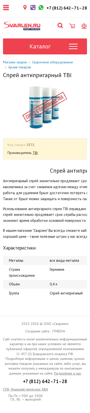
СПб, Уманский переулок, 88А (25, 389)
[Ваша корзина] (72, 26)
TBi (35, 152)
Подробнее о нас (67, 373)
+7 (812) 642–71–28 (45, 381)
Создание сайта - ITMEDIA (45, 331)
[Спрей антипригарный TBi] (44, 107)
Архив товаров (19, 67)
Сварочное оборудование (52, 62)
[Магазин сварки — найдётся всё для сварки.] (21, 25)
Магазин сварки (15, 62)
